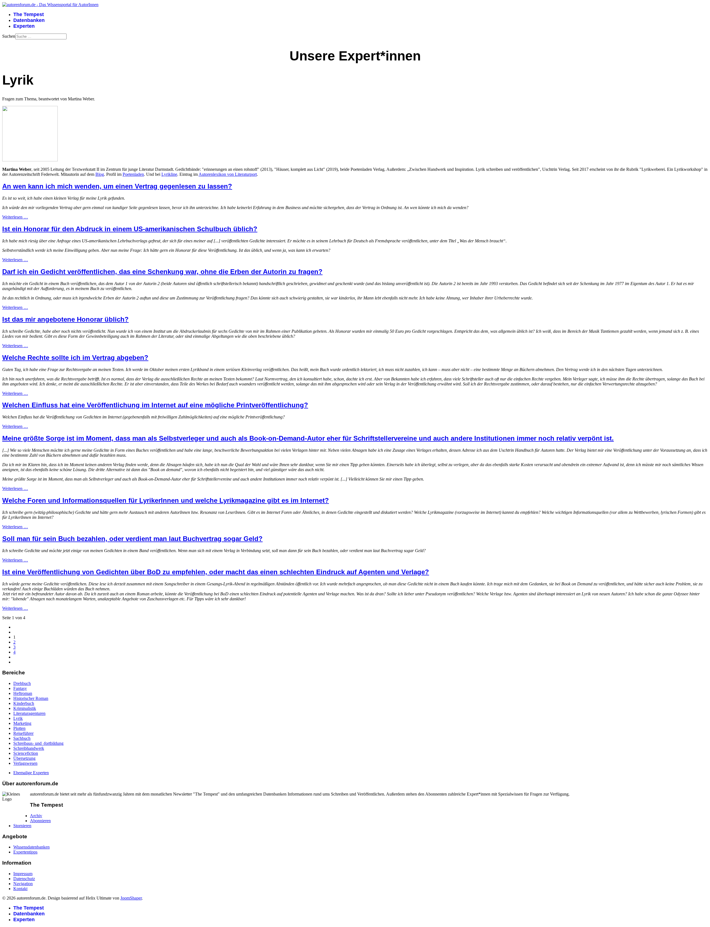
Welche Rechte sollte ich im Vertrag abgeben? (75, 357)
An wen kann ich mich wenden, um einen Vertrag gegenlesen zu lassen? (117, 186)
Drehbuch (22, 683)
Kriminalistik (24, 708)
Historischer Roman (30, 698)
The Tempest (28, 14)
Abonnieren (40, 820)
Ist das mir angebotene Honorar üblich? (65, 319)
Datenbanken (29, 20)
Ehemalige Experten (31, 772)
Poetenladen (133, 174)
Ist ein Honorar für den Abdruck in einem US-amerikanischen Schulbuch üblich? (129, 229)
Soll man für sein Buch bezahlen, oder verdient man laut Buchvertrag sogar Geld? (132, 538)
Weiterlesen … (15, 217)
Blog (99, 174)
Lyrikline (169, 174)
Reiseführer (23, 733)
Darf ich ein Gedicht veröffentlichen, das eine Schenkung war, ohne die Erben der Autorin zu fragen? (162, 271)
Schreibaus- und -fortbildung (38, 743)
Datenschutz (24, 878)
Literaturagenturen (29, 713)
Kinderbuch (23, 703)
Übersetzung (24, 758)
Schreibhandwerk (28, 748)
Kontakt (20, 888)
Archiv (36, 815)
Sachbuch (22, 738)
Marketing (22, 723)
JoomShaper (131, 898)
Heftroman (22, 693)
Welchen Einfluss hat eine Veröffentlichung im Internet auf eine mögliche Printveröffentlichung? (155, 405)
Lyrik (18, 718)
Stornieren (22, 825)
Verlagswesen (25, 763)
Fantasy (20, 688)
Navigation (23, 883)
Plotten (19, 728)
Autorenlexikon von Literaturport (228, 174)
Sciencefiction (25, 753)
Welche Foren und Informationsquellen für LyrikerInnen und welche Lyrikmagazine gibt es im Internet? (165, 500)
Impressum (22, 873)
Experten (24, 26)
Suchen (8, 36)
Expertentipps (25, 852)
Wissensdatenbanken (31, 847)
